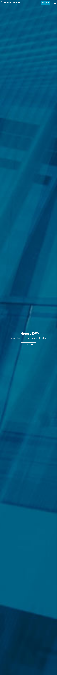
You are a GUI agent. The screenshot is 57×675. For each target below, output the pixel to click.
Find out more (28, 344)
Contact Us (45, 2)
